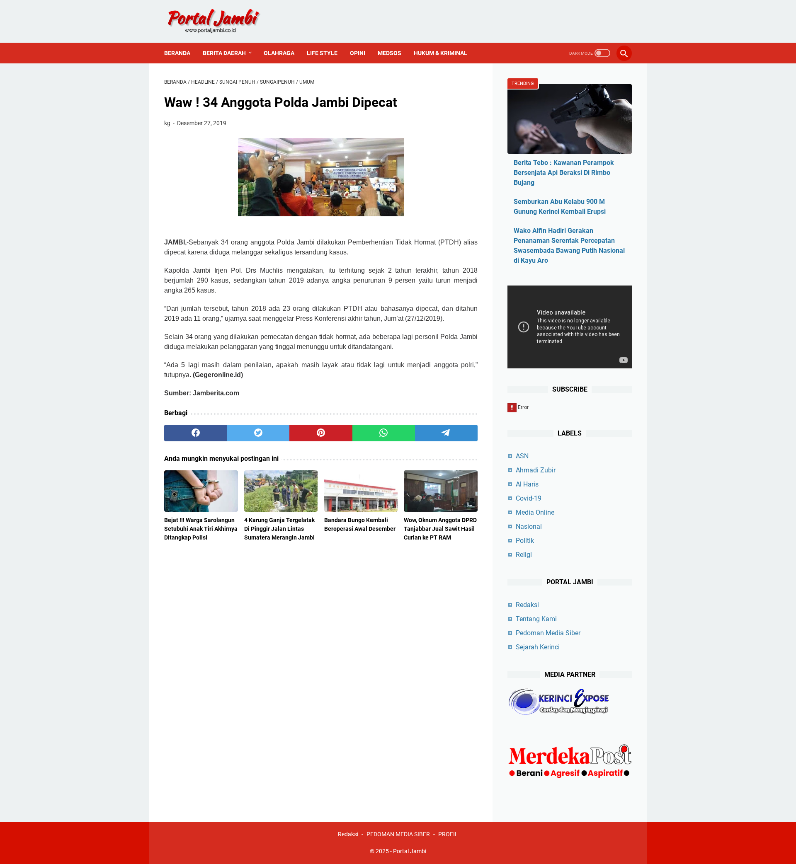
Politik (525, 541)
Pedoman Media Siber (548, 633)
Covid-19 (528, 498)
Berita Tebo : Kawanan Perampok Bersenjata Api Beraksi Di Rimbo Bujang (564, 172)
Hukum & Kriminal (440, 53)
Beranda (177, 53)
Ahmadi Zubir (536, 470)
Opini (357, 53)
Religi (524, 555)
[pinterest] (320, 433)
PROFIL (448, 834)
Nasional (529, 526)
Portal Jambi (409, 851)
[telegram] (446, 433)
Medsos (389, 53)
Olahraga (279, 53)
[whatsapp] (383, 433)
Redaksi (527, 605)
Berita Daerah (224, 53)
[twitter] (258, 433)
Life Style (322, 53)
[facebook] (195, 433)
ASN (522, 456)
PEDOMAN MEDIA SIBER (398, 834)
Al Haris (527, 484)
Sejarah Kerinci (538, 647)
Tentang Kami (536, 619)
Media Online (535, 512)
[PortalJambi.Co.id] (221, 21)
